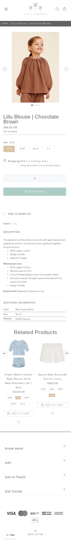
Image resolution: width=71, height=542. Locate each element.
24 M (35, 148)
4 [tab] (39, 105)
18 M (22, 148)
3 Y (49, 148)
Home (5, 23)
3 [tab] (36, 105)
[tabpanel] (35, 67)
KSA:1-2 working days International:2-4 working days (34, 163)
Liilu (14, 223)
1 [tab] (32, 105)
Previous (5, 69)
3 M (9, 398)
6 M (18, 398)
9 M (26, 398)
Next (66, 69)
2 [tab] (34, 105)
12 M (9, 148)
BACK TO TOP (35, 534)
